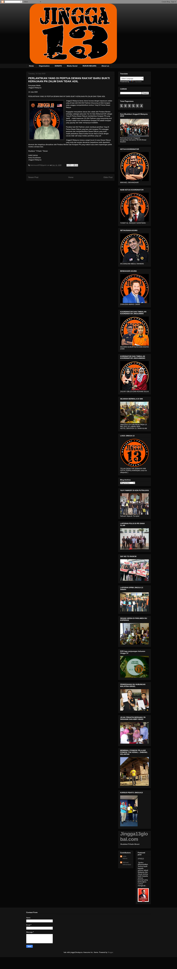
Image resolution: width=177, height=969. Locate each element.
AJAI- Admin (125, 857)
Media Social (72, 66)
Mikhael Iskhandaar (127, 863)
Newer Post (33, 177)
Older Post (107, 177)
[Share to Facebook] (74, 165)
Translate (138, 81)
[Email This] (67, 165)
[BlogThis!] (70, 165)
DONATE (58, 66)
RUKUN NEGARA (89, 66)
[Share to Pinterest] (77, 165)
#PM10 (141, 859)
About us (105, 66)
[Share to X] (72, 165)
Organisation (44, 66)
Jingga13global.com (134, 836)
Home (31, 66)
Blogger (110, 952)
